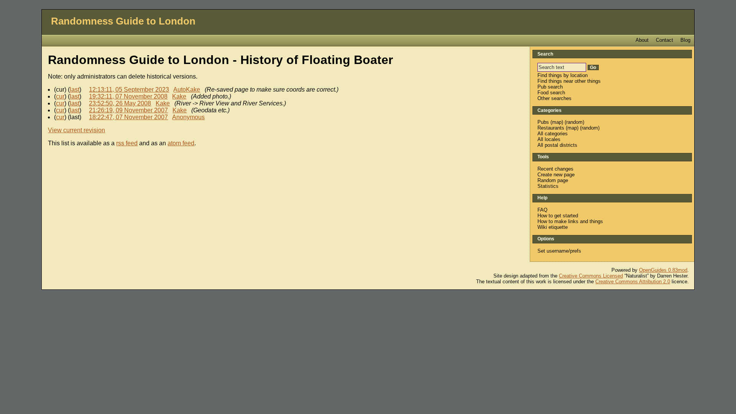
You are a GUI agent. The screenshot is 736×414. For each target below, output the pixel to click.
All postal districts (557, 145)
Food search (551, 92)
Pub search (550, 87)
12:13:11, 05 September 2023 (129, 89)
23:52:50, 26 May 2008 (120, 103)
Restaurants (550, 128)
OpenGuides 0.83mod (663, 270)
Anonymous (188, 117)
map (557, 122)
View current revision (76, 130)
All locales (548, 139)
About (642, 40)
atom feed (181, 143)
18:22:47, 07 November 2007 (128, 117)
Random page (552, 180)
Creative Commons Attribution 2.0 (632, 281)
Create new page (556, 174)
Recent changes (555, 169)
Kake (179, 96)
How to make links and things (570, 221)
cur (60, 96)
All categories (552, 133)
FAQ (542, 210)
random (574, 122)
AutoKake (186, 89)
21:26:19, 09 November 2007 (128, 110)
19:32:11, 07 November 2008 (128, 96)
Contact (664, 40)
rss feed (127, 143)
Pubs (543, 122)
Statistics (548, 186)
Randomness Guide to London (123, 21)
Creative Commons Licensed (591, 276)
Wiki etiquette (552, 227)
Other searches (554, 98)
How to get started (557, 216)
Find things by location (562, 75)
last (74, 89)
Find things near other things (569, 81)
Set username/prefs (559, 251)
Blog (685, 40)
